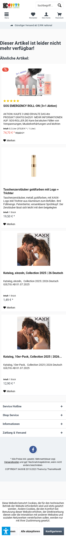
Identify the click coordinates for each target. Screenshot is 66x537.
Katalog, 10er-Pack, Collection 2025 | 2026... (32, 356)
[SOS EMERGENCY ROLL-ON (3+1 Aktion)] (33, 82)
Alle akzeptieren (30, 531)
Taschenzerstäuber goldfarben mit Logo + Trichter (31, 191)
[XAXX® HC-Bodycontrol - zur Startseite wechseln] (16, 5)
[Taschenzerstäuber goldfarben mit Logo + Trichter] (33, 165)
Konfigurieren (54, 531)
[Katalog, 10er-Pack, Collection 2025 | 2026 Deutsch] (33, 333)
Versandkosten (11, 462)
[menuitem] (59, 15)
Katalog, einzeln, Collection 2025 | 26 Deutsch (33, 273)
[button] (6, 531)
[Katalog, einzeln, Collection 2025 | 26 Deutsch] (33, 249)
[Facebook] (33, 449)
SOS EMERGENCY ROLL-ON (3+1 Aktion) (30, 106)
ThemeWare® (54, 469)
